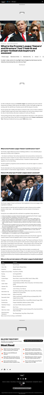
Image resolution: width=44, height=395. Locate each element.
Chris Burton (3, 43)
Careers (23, 381)
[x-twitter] (21, 379)
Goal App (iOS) (35, 381)
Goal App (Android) (29, 381)
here (38, 169)
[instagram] (23, 379)
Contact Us (4, 381)
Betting (20, 383)
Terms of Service (13, 381)
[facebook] (18, 379)
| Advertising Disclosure (31, 12)
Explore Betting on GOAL (5, 14)
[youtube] (26, 379)
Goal (7, 392)
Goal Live (40, 381)
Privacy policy (19, 381)
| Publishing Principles (38, 12)
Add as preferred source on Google (34, 340)
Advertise (8, 381)
